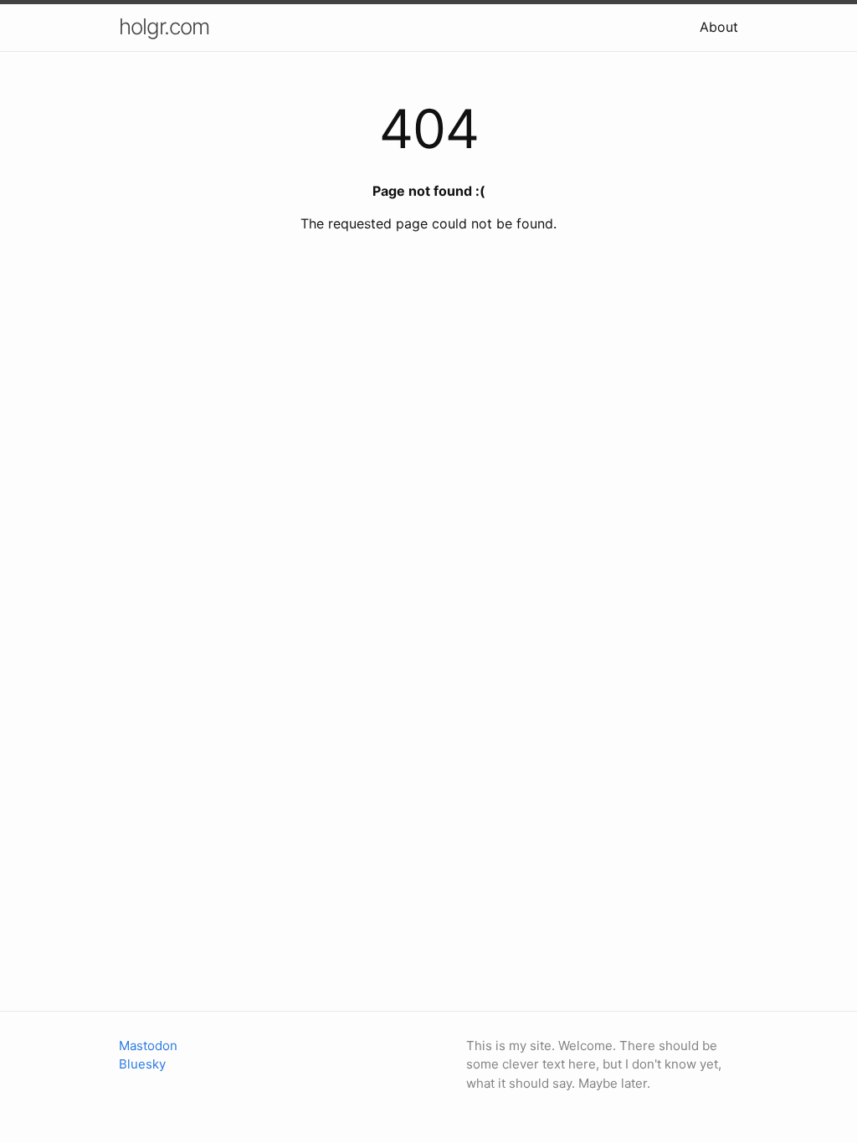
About (719, 26)
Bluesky (142, 1064)
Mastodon (148, 1045)
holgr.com (164, 26)
